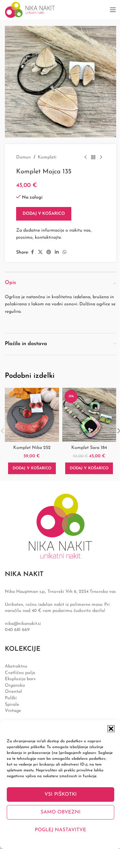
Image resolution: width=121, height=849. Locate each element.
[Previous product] (85, 157)
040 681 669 (17, 629)
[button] (111, 728)
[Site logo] (30, 9)
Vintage (13, 710)
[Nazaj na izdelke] (93, 157)
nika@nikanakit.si (23, 623)
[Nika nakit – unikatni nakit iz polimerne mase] (60, 526)
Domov (23, 157)
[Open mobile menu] (112, 9)
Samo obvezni (61, 812)
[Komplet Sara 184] (89, 415)
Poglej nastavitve (60, 830)
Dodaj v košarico (44, 214)
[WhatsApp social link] (64, 252)
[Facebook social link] (32, 252)
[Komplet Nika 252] (32, 415)
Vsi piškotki (61, 794)
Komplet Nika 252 (32, 447)
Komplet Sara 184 (89, 447)
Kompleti (47, 157)
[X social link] (40, 252)
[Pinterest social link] (49, 252)
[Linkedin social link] (57, 252)
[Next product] (101, 157)
